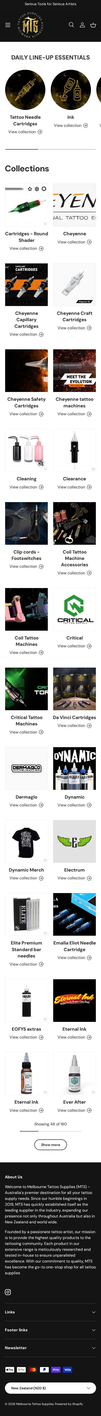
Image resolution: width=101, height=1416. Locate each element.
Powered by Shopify (69, 1404)
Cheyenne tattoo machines (74, 402)
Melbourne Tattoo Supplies (35, 1404)
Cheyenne (74, 234)
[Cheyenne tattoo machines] (74, 370)
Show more (50, 1145)
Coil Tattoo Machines (26, 641)
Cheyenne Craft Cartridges (74, 316)
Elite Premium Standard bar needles (26, 949)
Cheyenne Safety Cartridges (26, 402)
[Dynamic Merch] (26, 841)
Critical (74, 638)
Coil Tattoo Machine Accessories (74, 558)
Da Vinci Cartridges (74, 717)
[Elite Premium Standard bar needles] (26, 914)
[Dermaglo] (26, 768)
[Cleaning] (26, 450)
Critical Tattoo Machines (26, 720)
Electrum (74, 870)
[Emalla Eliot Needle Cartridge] (74, 914)
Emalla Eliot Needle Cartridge (74, 946)
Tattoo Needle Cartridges (25, 120)
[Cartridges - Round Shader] (26, 205)
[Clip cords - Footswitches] (26, 523)
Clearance (74, 479)
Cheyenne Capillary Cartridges (26, 319)
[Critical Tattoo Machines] (26, 689)
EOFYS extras (26, 1029)
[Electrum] (74, 841)
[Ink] (71, 90)
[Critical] (74, 609)
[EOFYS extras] (26, 1000)
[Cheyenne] (74, 205)
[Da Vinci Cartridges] (74, 689)
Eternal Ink (75, 1029)
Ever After (74, 1102)
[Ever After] (74, 1073)
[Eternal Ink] (74, 1000)
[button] (93, 25)
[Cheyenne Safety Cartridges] (26, 370)
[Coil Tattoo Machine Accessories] (74, 523)
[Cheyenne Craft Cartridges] (74, 284)
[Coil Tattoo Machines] (26, 609)
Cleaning (27, 479)
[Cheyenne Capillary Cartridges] (26, 284)
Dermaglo (26, 797)
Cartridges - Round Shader (26, 237)
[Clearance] (74, 450)
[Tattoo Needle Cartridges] (25, 90)
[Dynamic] (74, 768)
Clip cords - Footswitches (26, 555)
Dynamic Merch (26, 870)
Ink (70, 117)
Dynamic (75, 797)
